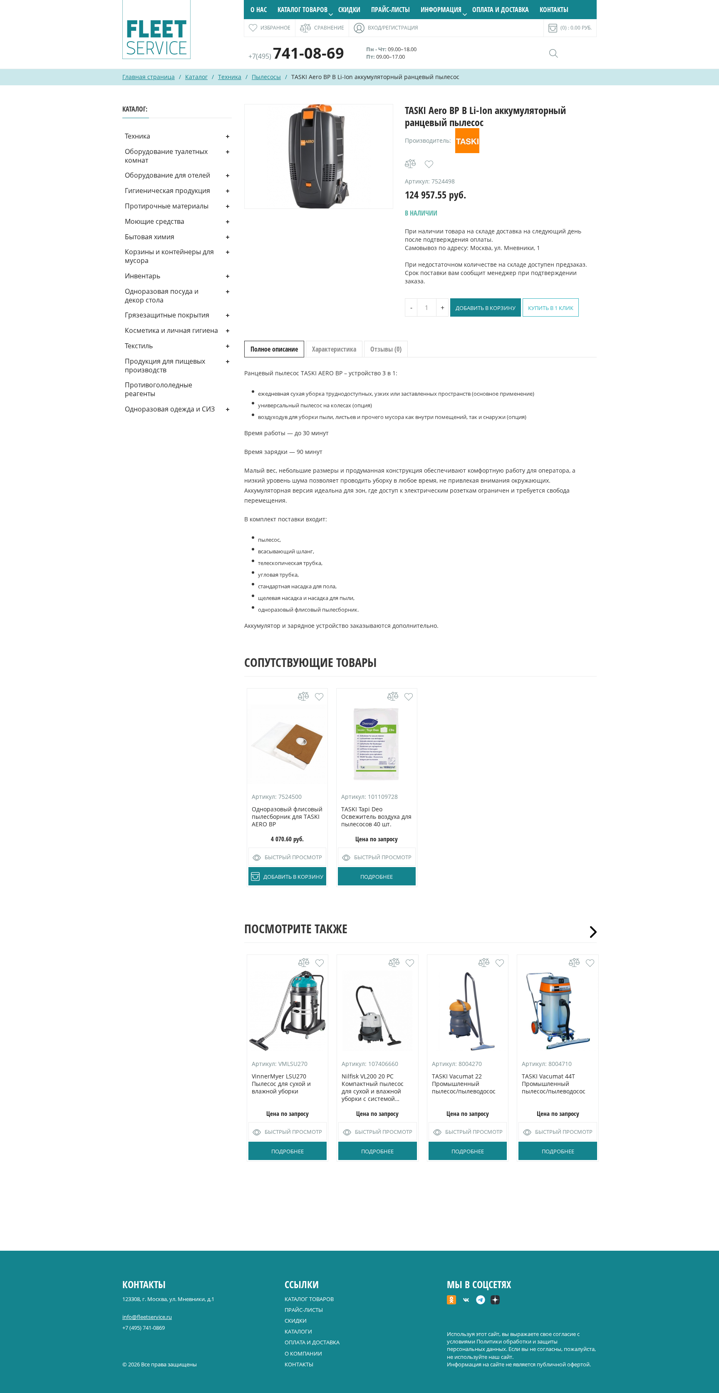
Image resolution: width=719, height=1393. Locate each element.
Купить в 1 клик (550, 308)
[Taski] (467, 140)
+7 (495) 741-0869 (143, 1327)
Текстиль (139, 345)
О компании (303, 1353)
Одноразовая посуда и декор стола (161, 296)
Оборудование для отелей (167, 175)
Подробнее (376, 876)
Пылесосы (266, 77)
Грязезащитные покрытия (167, 315)
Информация (441, 9)
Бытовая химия (149, 236)
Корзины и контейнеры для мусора (169, 256)
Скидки (349, 9)
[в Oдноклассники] (451, 1300)
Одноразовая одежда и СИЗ (170, 409)
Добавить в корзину (486, 308)
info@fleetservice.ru (147, 1317)
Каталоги (298, 1331)
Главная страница (148, 77)
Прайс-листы (390, 9)
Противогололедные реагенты (158, 389)
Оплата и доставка (500, 9)
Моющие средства (154, 221)
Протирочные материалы (166, 206)
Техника (229, 77)
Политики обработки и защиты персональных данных (502, 1345)
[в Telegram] (480, 1300)
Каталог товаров (302, 9)
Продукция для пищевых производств (165, 365)
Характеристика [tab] (334, 349)
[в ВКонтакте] (466, 1300)
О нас (258, 9)
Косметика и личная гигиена (171, 330)
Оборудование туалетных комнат (166, 156)
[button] (429, 164)
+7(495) (296, 56)
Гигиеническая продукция (167, 190)
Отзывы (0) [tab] (386, 349)
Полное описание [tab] (274, 349)
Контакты (554, 9)
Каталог (196, 77)
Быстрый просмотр (293, 857)
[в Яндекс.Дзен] (495, 1300)
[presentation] (590, 932)
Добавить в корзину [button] (293, 876)
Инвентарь (142, 275)
